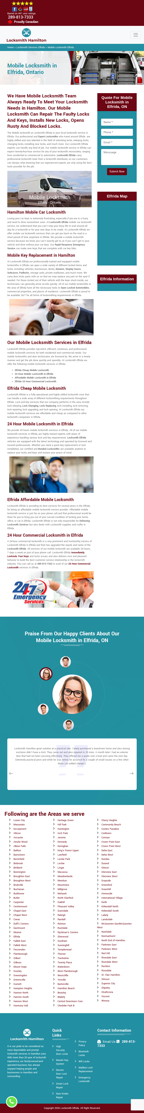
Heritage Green (66, 820)
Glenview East (109, 872)
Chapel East (20, 911)
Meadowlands (65, 876)
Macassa (63, 872)
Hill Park (62, 824)
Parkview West (109, 949)
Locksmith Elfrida (70, 1108)
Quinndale (63, 911)
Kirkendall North (109, 906)
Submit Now (117, 172)
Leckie (61, 863)
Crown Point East (110, 842)
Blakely (61, 997)
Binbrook (18, 863)
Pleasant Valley (66, 906)
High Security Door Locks (62, 1050)
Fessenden (19, 949)
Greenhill (106, 889)
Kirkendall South (110, 911)
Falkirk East (20, 941)
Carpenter (19, 902)
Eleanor (17, 932)
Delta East (106, 850)
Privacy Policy (82, 1043)
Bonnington (20, 872)
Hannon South (21, 997)
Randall (61, 919)
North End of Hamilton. (113, 940)
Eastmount (19, 928)
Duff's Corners (21, 923)
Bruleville (18, 885)
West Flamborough (68, 971)
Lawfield (62, 854)
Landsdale (106, 919)
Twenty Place (65, 962)
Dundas (105, 859)
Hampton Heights (23, 988)
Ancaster (18, 837)
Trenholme (63, 958)
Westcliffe (63, 975)
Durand (105, 863)
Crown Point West (111, 846)
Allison (17, 833)
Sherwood (63, 936)
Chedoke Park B (66, 1005)
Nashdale (106, 931)
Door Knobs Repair (62, 1095)
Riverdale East (109, 957)
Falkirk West (20, 945)
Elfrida (17, 936)
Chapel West (20, 915)
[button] (45, 673)
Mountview (63, 885)
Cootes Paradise (110, 829)
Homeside (106, 893)
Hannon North (21, 992)
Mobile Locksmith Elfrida (61, 47)
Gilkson (17, 962)
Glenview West (109, 876)
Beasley (62, 992)
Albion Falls (20, 846)
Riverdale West (109, 962)
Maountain (19, 824)
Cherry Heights (109, 820)
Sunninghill (63, 945)
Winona (105, 1000)
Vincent (105, 996)
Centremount (20, 906)
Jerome (62, 837)
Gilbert (17, 958)
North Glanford (65, 898)
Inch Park (63, 833)
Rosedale (106, 970)
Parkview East (108, 944)
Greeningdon (20, 975)
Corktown (106, 833)
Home (10, 47)
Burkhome (19, 893)
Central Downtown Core (70, 1001)
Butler (17, 898)
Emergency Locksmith (84, 1079)
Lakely (104, 915)
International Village (112, 898)
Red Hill (105, 953)
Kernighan (63, 846)
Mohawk (62, 893)
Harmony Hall (21, 1005)
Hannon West (21, 1001)
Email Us (109, 1041)
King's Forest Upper (68, 850)
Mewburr (62, 880)
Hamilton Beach (66, 988)
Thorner (62, 954)
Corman (105, 837)
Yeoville (62, 979)
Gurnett (17, 984)
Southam (62, 941)
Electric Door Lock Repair (61, 1073)
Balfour (17, 850)
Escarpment (20, 829)
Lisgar (61, 867)
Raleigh (61, 915)
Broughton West (22, 880)
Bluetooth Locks (84, 1053)
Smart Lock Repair (62, 1085)
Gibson (105, 867)
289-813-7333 (20, 17)
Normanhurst (108, 936)
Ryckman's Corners (68, 932)
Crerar (17, 919)
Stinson (105, 979)
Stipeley (105, 988)
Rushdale (63, 928)
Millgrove (62, 889)
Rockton (105, 966)
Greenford (106, 885)
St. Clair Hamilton (110, 975)
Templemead (64, 949)
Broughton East (22, 876)
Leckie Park (64, 859)
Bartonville (63, 984)
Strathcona (107, 992)
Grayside (106, 880)
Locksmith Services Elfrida (30, 47)
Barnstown (19, 854)
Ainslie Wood (20, 842)
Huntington (63, 829)
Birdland (18, 867)
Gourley (18, 971)
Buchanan (19, 889)
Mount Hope (20, 967)
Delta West (107, 854)
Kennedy (62, 842)
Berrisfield (19, 859)
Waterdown (64, 967)
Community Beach (111, 824)
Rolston (62, 923)
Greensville (19, 979)
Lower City (19, 820)
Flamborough (20, 954)
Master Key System (62, 1062)
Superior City (108, 983)
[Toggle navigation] (135, 35)
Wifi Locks (84, 1061)
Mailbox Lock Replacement (86, 1069)
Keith (104, 902)
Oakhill (61, 902)
